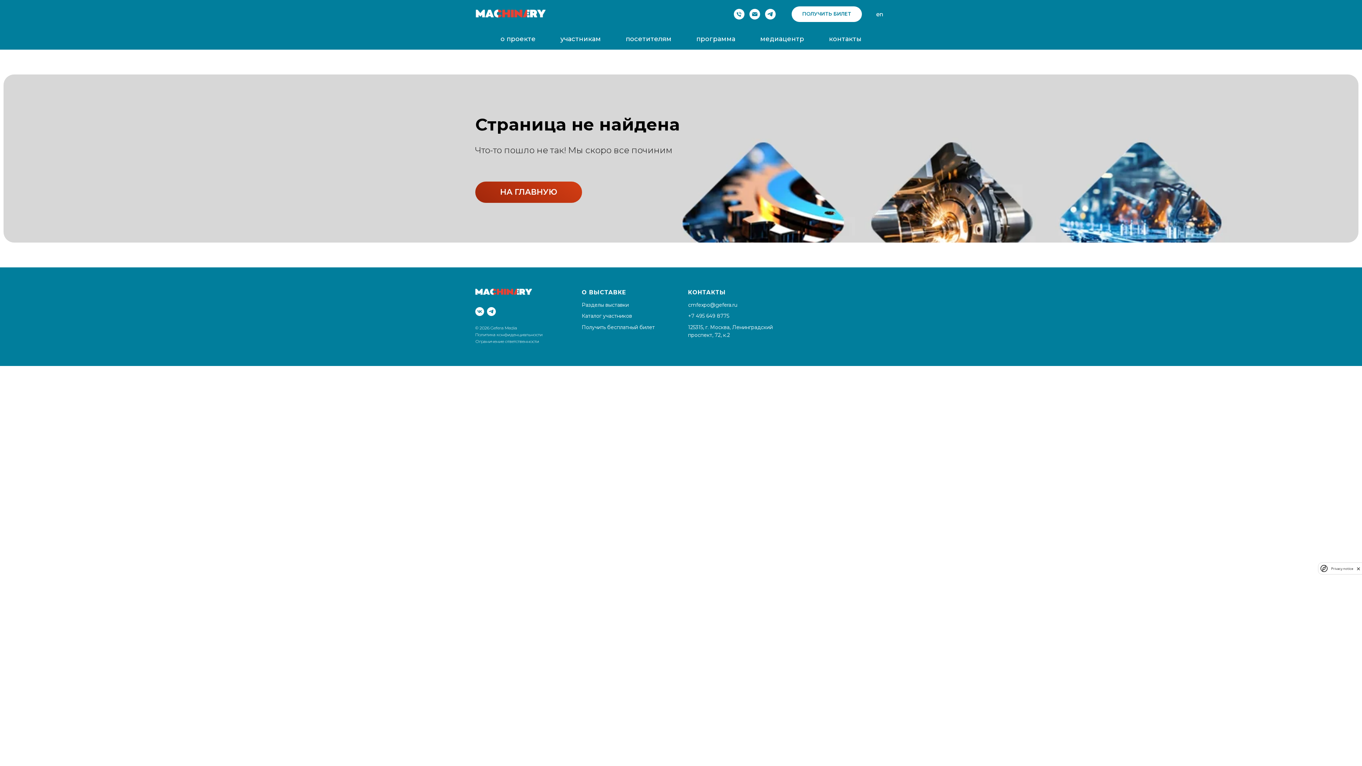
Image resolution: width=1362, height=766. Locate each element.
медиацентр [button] (782, 39)
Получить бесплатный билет (618, 327)
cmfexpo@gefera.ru (712, 305)
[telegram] (770, 14)
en (879, 14)
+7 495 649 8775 (708, 316)
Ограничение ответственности (507, 341)
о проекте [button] (518, 39)
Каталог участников (607, 316)
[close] (1358, 568)
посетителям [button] (648, 39)
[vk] (479, 311)
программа (715, 39)
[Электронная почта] (754, 14)
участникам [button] (580, 39)
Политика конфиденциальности (509, 334)
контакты (845, 39)
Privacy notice (1342, 569)
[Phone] (739, 14)
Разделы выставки (605, 305)
